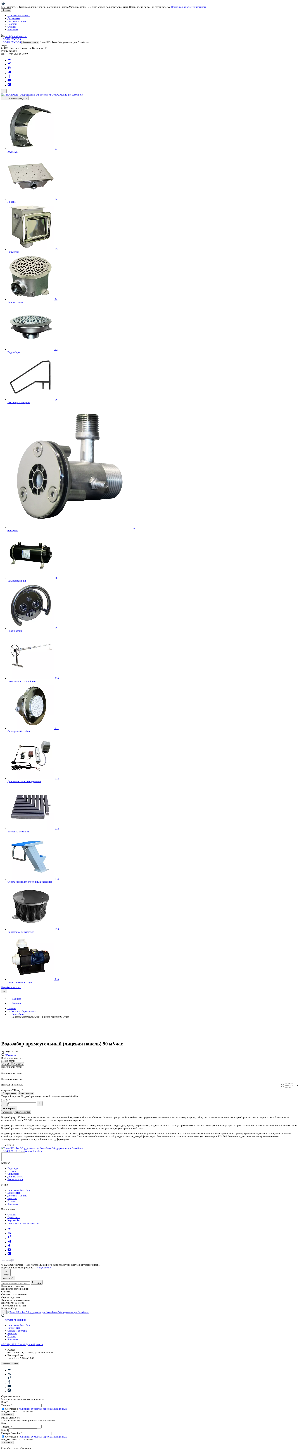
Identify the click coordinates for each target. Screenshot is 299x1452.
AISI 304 (6, 1064)
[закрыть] (297, 1085)
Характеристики (22, 1112)
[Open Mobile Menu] (4, 91)
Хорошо (6, 10)
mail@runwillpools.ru (32, 1151)
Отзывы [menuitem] (11, 26)
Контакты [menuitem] (12, 29)
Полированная (9, 1093)
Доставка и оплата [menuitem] (17, 21)
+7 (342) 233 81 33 (10, 1151)
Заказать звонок (30, 42)
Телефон (6, 1405)
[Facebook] (9, 77)
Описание (7, 1112)
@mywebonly (44, 1267)
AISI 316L (18, 1064)
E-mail (4, 1430)
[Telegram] (9, 73)
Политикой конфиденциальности (188, 7)
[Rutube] (9, 68)
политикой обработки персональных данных (43, 1408)
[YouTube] (9, 81)
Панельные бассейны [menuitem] (18, 15)
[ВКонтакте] (9, 64)
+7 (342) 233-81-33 (11, 39)
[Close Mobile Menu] (4, 1312)
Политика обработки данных (289, 1085)
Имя (4, 1402)
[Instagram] (9, 85)
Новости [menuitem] (12, 24)
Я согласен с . (36, 1408)
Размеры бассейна (11, 1433)
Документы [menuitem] (13, 18)
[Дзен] (9, 60)
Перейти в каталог (11, 987)
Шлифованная (26, 1093)
